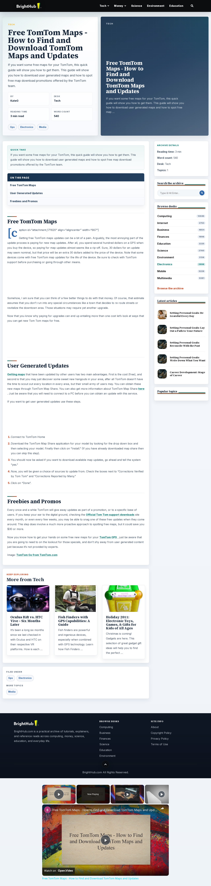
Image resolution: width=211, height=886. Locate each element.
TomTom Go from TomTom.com (36, 555)
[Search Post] (201, 192)
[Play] (127, 794)
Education (176, 5)
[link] (47, 809)
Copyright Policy (161, 732)
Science (136, 5)
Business (180, 229)
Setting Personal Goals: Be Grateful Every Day (186, 314)
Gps (12, 127)
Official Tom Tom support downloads (110, 514)
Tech (11, 24)
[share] (162, 808)
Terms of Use (159, 744)
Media (42, 127)
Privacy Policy (160, 738)
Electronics (26, 127)
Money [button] (119, 5)
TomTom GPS (108, 537)
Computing (180, 216)
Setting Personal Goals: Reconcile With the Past (185, 344)
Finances (180, 236)
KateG (14, 100)
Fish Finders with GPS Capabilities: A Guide (74, 621)
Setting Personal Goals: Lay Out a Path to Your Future (187, 329)
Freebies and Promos (24, 201)
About (155, 727)
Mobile (180, 271)
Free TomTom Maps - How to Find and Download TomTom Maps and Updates (105, 810)
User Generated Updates (26, 193)
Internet (180, 223)
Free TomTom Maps (23, 185)
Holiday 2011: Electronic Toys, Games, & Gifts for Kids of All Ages (121, 622)
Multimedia (180, 278)
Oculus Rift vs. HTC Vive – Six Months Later (26, 621)
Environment (155, 5)
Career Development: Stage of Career (187, 374)
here (141, 388)
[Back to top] (105, 764)
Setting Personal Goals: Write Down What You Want (187, 359)
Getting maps (16, 374)
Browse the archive (170, 288)
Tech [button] (103, 5)
